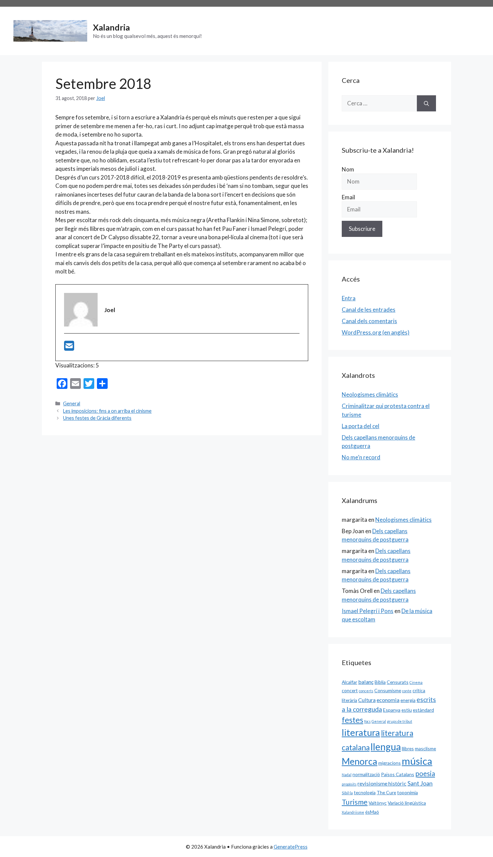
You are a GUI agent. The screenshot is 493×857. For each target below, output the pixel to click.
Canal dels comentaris (369, 320)
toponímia (407, 792)
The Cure (386, 792)
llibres (408, 748)
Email (348, 197)
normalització (366, 774)
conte (407, 691)
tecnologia (365, 792)
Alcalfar (349, 682)
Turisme (355, 802)
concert (350, 690)
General (71, 403)
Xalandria (111, 27)
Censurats (397, 682)
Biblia (380, 682)
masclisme (425, 748)
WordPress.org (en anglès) (375, 332)
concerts (366, 691)
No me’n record (361, 457)
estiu (406, 710)
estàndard (423, 710)
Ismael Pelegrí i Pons (367, 610)
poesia (425, 773)
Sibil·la (347, 793)
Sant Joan (420, 783)
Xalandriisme (353, 812)
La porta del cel (360, 426)
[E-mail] (69, 347)
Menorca (359, 761)
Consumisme (387, 690)
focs (367, 721)
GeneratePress (291, 847)
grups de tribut (399, 721)
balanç (366, 681)
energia (408, 700)
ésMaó (372, 812)
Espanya (391, 710)
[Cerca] (426, 103)
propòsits (349, 784)
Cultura (367, 700)
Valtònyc (378, 803)
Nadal (346, 774)
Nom (348, 169)
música (417, 761)
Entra (348, 298)
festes (352, 719)
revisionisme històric (382, 783)
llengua (386, 746)
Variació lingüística (407, 803)
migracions (389, 763)
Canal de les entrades (368, 309)
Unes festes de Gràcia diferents (97, 418)
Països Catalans (397, 774)
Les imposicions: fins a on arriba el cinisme (107, 411)
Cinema (416, 682)
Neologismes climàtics (370, 394)
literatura (361, 732)
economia (388, 700)
